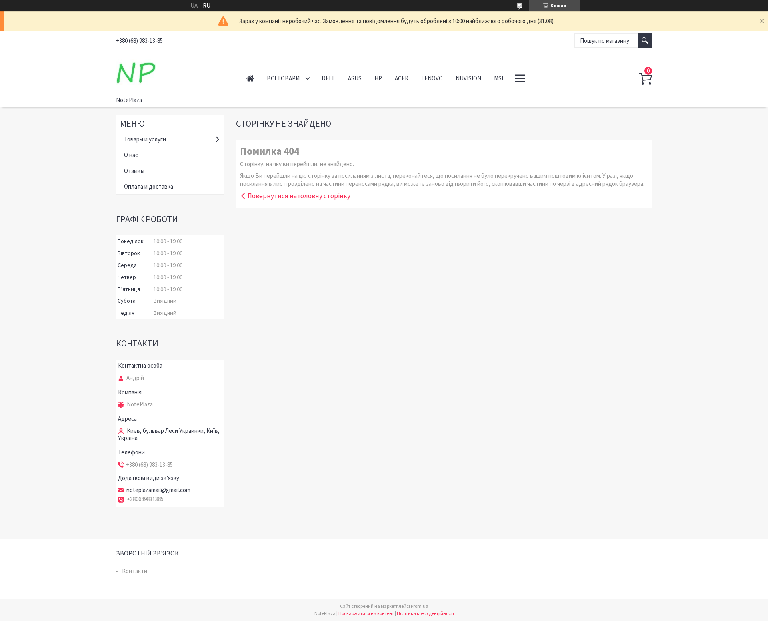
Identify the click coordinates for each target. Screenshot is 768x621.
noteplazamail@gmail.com (158, 490)
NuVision (468, 78)
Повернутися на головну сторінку (299, 195)
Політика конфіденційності (425, 613)
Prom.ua (419, 606)
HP (378, 78)
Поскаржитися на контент (366, 613)
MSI (498, 78)
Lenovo (432, 78)
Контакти (134, 571)
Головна (250, 78)
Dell (328, 78)
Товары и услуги (145, 139)
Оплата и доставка (148, 186)
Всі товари (283, 78)
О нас (131, 155)
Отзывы (134, 171)
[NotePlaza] (172, 71)
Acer (401, 78)
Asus (355, 78)
